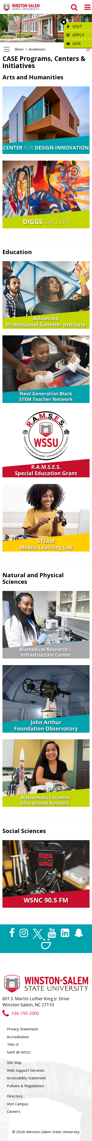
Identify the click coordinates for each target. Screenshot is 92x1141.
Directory (15, 1096)
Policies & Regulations (25, 1085)
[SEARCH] (73, 7)
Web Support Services (25, 1070)
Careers (13, 1111)
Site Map (14, 1062)
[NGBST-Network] (46, 369)
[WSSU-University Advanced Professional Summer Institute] (46, 294)
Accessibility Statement (26, 1077)
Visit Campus (17, 1103)
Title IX (13, 1044)
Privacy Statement (22, 1028)
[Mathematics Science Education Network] (46, 772)
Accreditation (18, 1036)
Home (19, 49)
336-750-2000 (25, 1013)
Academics (37, 49)
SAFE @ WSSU (19, 1052)
